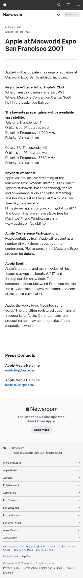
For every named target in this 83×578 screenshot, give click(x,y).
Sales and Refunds (51, 568)
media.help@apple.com (20, 370)
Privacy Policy (11, 568)
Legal (68, 568)
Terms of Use (30, 568)
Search (73, 14)
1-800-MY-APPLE (21, 549)
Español (26, 556)
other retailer (58, 546)
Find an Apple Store (36, 546)
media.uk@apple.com (19, 385)
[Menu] (78, 5)
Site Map (8, 573)
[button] (59, 5)
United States (10, 556)
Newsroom (12, 14)
